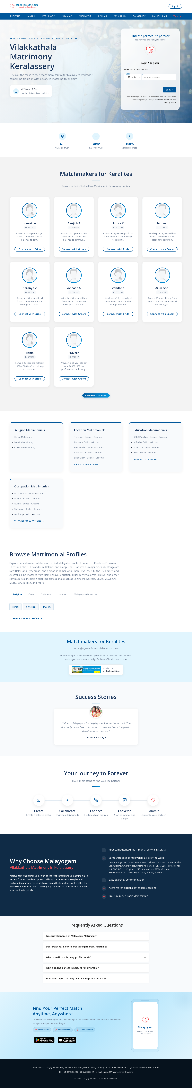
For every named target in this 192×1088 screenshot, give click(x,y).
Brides (88, 436)
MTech (137, 442)
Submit (169, 90)
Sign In (175, 6)
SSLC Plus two (141, 436)
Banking (18, 514)
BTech (137, 447)
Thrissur (15, 16)
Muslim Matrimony (24, 442)
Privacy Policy (170, 102)
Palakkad (66, 16)
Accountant (20, 493)
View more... (179, 16)
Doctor (17, 498)
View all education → (147, 459)
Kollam (102, 16)
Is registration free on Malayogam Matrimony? (71, 936)
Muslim (47, 606)
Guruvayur (85, 16)
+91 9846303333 (70, 1072)
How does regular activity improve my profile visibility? (76, 978)
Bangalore (139, 16)
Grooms (97, 436)
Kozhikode (48, 16)
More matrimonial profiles (26, 618)
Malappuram (159, 16)
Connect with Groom (74, 249)
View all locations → (87, 464)
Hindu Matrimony (23, 436)
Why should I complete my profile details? (69, 957)
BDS (136, 452)
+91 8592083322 (86, 1072)
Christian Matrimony (25, 447)
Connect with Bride (30, 249)
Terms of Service (165, 99)
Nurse (17, 503)
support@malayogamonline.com (118, 1072)
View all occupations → (29, 520)
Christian (31, 606)
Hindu (15, 606)
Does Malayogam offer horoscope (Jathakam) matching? (76, 946)
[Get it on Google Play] (44, 1040)
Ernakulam (119, 16)
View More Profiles (96, 395)
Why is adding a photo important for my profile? (72, 967)
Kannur (31, 16)
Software (18, 509)
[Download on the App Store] (67, 1040)
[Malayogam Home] (24, 6)
